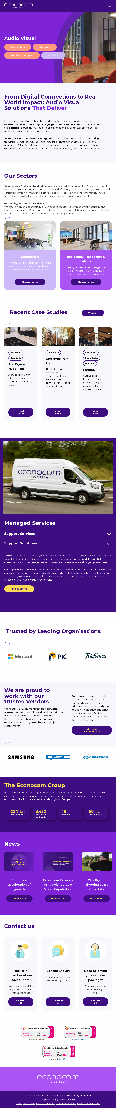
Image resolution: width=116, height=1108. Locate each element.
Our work (44, 47)
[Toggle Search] (110, 6)
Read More (21, 412)
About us (53, 55)
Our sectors (18, 47)
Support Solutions (20, 543)
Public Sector (91, 358)
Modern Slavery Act (66, 1103)
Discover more (30, 282)
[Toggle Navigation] (105, 6)
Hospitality (15, 358)
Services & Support (22, 55)
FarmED (89, 369)
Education (90, 363)
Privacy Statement (25, 1103)
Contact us (20, 1001)
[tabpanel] (58, 47)
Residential (16, 352)
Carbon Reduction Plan (88, 1103)
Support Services (19, 534)
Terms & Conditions (45, 1103)
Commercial (91, 352)
